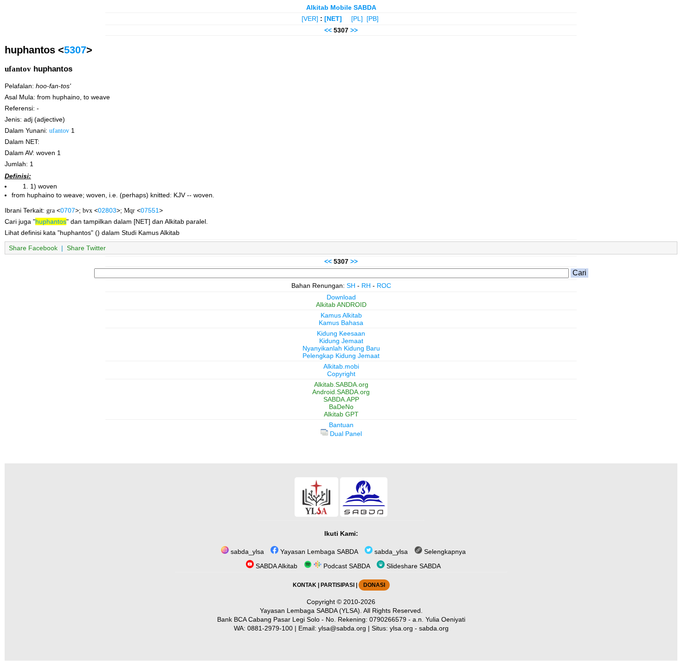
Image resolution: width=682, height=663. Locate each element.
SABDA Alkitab (275, 566)
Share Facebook (33, 248)
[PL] (357, 18)
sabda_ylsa (246, 551)
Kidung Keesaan (341, 333)
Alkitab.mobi (341, 366)
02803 (107, 210)
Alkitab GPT (341, 414)
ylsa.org (401, 628)
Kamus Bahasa (341, 322)
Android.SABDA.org (341, 392)
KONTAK (304, 585)
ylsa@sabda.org (342, 628)
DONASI (374, 585)
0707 (67, 210)
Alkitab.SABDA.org (341, 384)
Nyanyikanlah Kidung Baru (341, 348)
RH (366, 285)
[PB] (373, 18)
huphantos (50, 221)
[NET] (333, 18)
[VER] (310, 18)
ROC (384, 285)
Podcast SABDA (346, 566)
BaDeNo (341, 406)
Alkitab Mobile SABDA (341, 7)
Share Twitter (86, 248)
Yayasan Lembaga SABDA (318, 551)
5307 (75, 50)
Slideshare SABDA (413, 566)
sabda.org (434, 628)
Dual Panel (345, 433)
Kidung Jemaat (341, 340)
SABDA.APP (341, 399)
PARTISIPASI (337, 585)
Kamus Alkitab (341, 315)
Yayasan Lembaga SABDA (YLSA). (311, 610)
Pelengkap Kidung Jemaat (341, 355)
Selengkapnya (444, 551)
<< (328, 30)
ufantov (59, 130)
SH (351, 285)
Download (341, 297)
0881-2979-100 (270, 628)
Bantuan (341, 425)
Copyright (341, 373)
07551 (150, 210)
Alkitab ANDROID (341, 304)
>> (354, 30)
